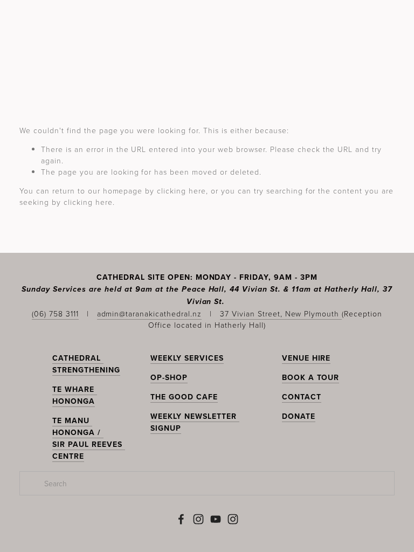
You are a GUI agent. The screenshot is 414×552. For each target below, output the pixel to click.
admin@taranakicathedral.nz (149, 313)
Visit (115, 69)
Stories (156, 69)
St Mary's (36, 69)
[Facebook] (181, 519)
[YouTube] (215, 519)
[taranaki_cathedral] (232, 519)
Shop (382, 69)
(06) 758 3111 (55, 313)
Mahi (82, 69)
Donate (341, 69)
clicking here (181, 190)
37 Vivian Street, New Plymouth (281, 313)
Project (251, 69)
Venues (203, 69)
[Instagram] (198, 519)
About (298, 69)
